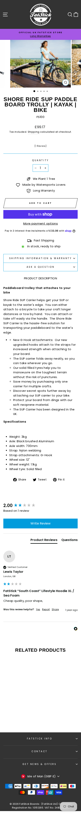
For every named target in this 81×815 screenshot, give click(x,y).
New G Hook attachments (32, 340)
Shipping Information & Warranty (40, 258)
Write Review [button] (40, 523)
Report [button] (46, 609)
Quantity (40, 160)
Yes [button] (38, 609)
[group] (40, 506)
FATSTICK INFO (39, 738)
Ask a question (40, 267)
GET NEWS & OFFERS (39, 764)
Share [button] (55, 609)
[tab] (43, 541)
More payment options (40, 224)
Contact (39, 751)
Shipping (34, 131)
